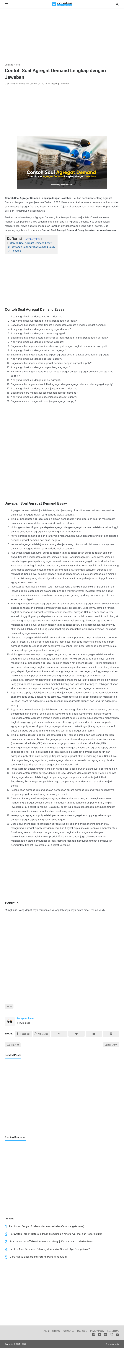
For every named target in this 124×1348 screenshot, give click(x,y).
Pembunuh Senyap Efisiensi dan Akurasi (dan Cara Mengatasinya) (46, 1226)
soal (10, 1006)
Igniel (117, 1344)
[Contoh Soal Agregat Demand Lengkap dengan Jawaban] (62, 163)
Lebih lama (111, 1045)
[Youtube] (117, 1335)
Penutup (16, 250)
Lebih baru (13, 1045)
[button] (8, 237)
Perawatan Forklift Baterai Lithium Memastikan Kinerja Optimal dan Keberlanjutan (56, 1233)
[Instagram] (111, 1335)
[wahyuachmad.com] (62, 3)
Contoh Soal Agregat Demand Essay (31, 242)
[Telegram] (59, 1034)
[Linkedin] (94, 1034)
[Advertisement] (62, 33)
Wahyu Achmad (25, 1018)
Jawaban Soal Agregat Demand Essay (33, 246)
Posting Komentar (60, 83)
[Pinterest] (111, 1034)
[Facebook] (94, 1335)
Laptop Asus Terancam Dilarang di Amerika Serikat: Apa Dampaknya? (50, 1249)
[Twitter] (76, 1034)
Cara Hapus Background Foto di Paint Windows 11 (38, 1256)
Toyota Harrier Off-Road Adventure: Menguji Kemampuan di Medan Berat (51, 1241)
